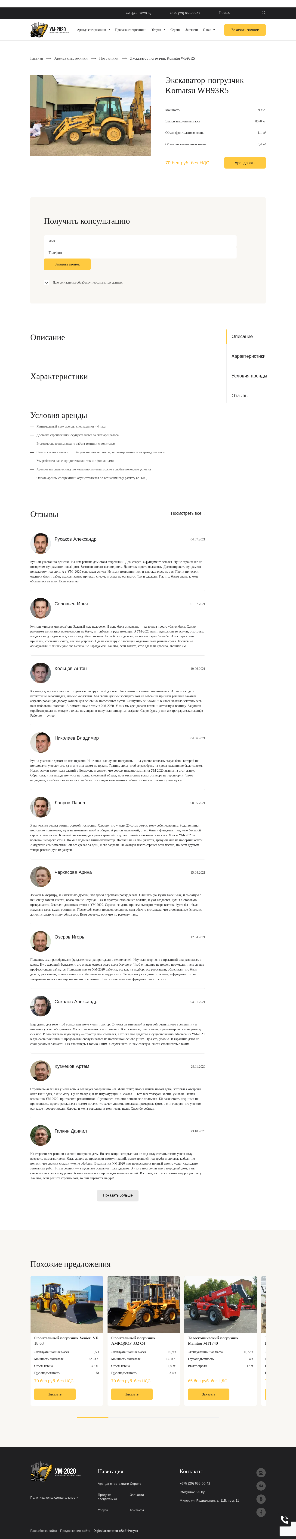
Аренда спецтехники (71, 58)
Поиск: (225, 13)
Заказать (55, 1394)
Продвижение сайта (75, 1531)
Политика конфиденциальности (54, 1497)
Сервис (135, 1483)
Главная (36, 58)
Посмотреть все (186, 513)
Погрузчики (108, 58)
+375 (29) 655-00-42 (185, 13)
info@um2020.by (138, 13)
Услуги (103, 1510)
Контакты (137, 1510)
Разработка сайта (43, 1531)
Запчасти (137, 1495)
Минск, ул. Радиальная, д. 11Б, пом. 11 (209, 1500)
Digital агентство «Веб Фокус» (115, 1531)
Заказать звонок (245, 30)
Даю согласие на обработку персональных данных (88, 282)
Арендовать (245, 163)
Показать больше (118, 1195)
